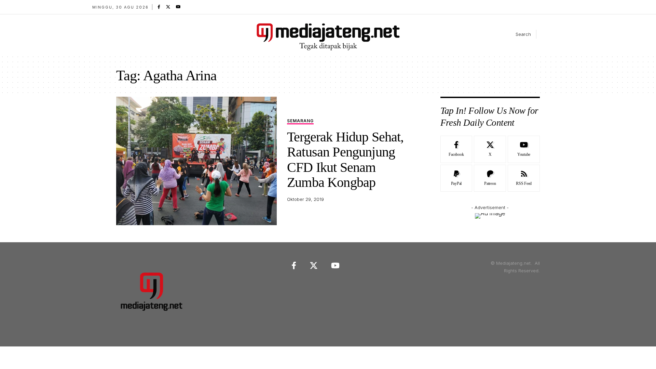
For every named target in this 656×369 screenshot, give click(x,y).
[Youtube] (524, 149)
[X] (168, 7)
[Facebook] (159, 7)
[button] (517, 34)
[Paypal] (456, 178)
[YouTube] (178, 7)
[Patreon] (490, 178)
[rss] (524, 178)
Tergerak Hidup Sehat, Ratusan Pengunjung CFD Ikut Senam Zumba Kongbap (345, 159)
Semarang (300, 121)
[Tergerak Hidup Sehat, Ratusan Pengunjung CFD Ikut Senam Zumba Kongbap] (196, 161)
